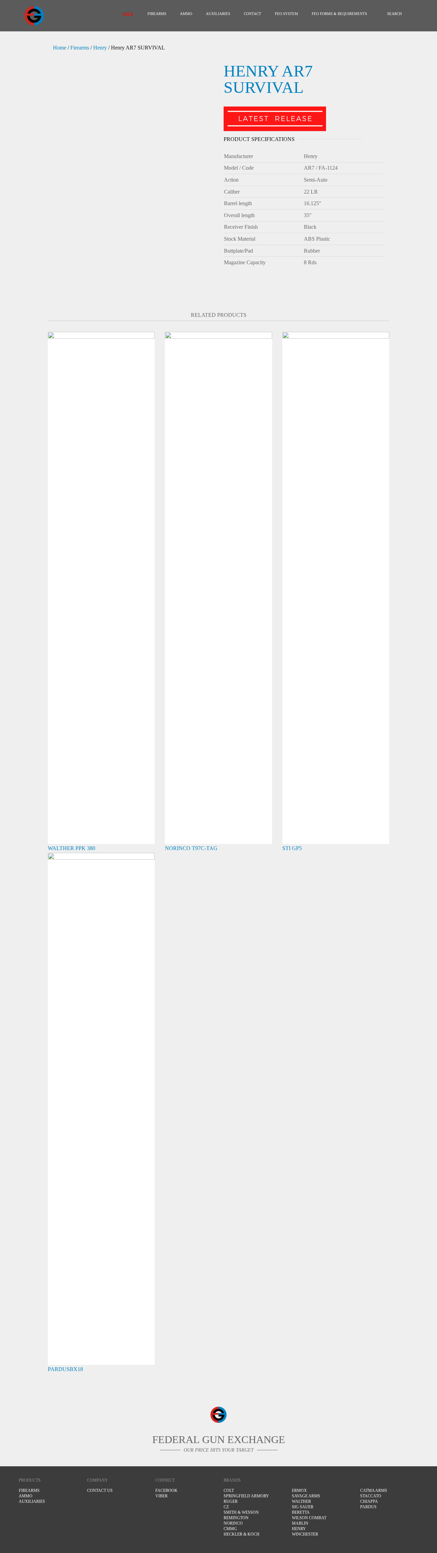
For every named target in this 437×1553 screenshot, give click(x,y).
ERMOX (299, 1490)
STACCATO (370, 1496)
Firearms (156, 14)
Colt (229, 1490)
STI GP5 (292, 848)
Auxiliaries (218, 14)
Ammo (25, 1496)
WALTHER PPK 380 (71, 848)
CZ (226, 1507)
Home (59, 48)
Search (394, 14)
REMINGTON (236, 1517)
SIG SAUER (302, 1507)
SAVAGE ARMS (306, 1496)
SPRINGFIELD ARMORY (246, 1496)
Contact (252, 14)
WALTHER (301, 1501)
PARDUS (368, 1507)
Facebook (166, 1490)
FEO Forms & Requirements (339, 14)
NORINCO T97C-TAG (191, 848)
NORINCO (233, 1523)
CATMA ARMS (373, 1490)
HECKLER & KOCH (241, 1534)
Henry (100, 48)
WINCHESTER (305, 1534)
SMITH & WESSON (241, 1512)
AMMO (186, 14)
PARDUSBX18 (65, 1369)
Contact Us (100, 1490)
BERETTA (301, 1512)
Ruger (231, 1501)
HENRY (299, 1528)
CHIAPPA (369, 1501)
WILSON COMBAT (309, 1517)
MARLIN (300, 1523)
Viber (161, 1496)
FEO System (286, 14)
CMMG (230, 1528)
